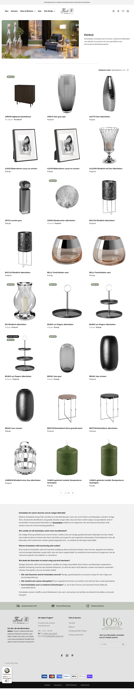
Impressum (58, 685)
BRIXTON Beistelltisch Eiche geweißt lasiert (64, 428)
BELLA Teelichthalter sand (57, 273)
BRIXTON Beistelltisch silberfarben (103, 428)
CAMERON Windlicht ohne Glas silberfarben (23, 480)
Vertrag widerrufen (76, 635)
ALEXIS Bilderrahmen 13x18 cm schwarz (63, 169)
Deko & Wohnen (26, 11)
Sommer (14, 11)
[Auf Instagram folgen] (67, 655)
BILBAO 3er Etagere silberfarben (18, 376)
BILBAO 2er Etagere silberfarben (102, 324)
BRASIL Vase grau (54, 376)
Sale (39, 11)
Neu (6, 11)
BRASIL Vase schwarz (97, 376)
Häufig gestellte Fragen (78, 631)
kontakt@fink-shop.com (55, 636)
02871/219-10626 (50, 634)
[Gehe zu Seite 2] (72, 493)
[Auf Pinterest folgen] (72, 655)
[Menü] (10, 668)
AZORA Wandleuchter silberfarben (61, 221)
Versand (72, 623)
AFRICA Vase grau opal (56, 117)
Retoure (72, 627)
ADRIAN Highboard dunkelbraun (18, 117)
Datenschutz (85, 685)
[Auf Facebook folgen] (61, 655)
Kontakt (47, 685)
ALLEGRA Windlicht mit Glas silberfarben (105, 169)
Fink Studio (48, 11)
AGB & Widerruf (71, 685)
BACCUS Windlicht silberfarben (102, 221)
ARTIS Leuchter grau (13, 221)
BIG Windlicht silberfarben (15, 324)
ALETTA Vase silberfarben (99, 117)
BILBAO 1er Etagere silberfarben (60, 324)
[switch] (7, 681)
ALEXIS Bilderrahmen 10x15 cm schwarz (21, 169)
